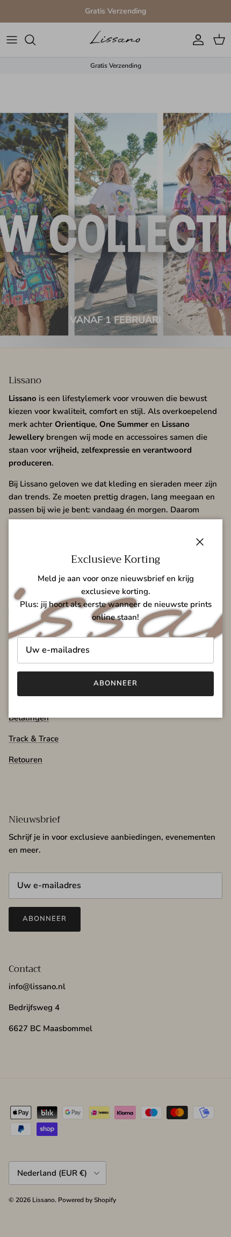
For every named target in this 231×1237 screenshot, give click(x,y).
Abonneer (115, 683)
